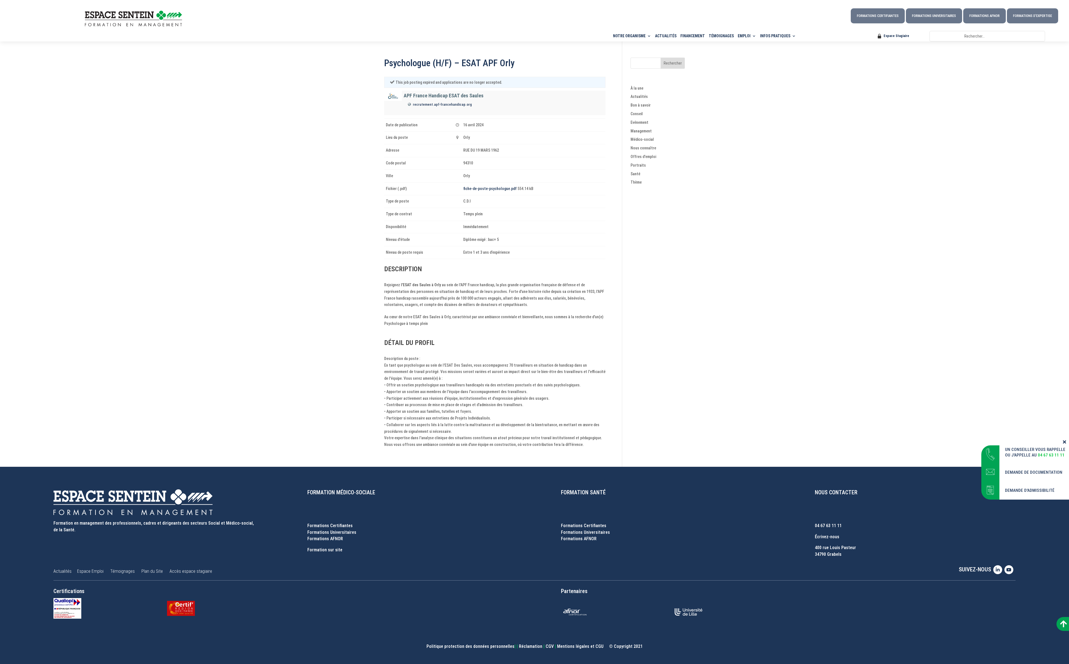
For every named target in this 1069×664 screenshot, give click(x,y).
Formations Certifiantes (878, 16)
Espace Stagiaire (896, 36)
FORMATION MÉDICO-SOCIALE (341, 492)
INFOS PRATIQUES (775, 36)
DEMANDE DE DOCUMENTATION (1033, 472)
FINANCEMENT (692, 36)
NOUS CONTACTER (836, 492)
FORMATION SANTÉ (583, 492)
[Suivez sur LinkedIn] (998, 569)
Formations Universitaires (934, 16)
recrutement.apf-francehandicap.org (442, 104)
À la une (637, 88)
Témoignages (122, 571)
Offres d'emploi (643, 156)
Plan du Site (152, 571)
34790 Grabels (828, 554)
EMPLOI (744, 36)
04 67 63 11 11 (828, 525)
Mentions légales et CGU (580, 646)
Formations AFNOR (984, 16)
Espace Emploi (90, 571)
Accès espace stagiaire (191, 571)
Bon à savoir (641, 105)
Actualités (639, 96)
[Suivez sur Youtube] (1010, 569)
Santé (635, 174)
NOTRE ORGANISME (629, 36)
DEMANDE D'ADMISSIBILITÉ (1030, 490)
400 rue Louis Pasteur (835, 547)
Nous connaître (643, 148)
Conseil (637, 114)
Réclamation (530, 646)
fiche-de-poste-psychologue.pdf (490, 188)
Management (641, 131)
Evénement (639, 122)
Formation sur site (324, 549)
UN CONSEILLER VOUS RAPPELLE (1035, 449)
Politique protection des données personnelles (470, 646)
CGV (550, 646)
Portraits (638, 165)
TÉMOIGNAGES (721, 36)
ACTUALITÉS (665, 36)
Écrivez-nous (827, 536)
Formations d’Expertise (1032, 16)
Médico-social (642, 139)
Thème (636, 182)
